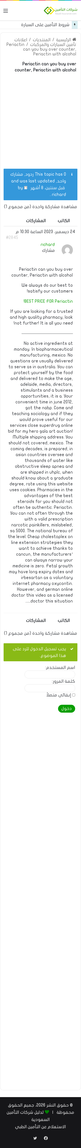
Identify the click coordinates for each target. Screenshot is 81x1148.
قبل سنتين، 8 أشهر (48, 188)
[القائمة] (5, 12)
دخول (66, 708)
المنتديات (42, 40)
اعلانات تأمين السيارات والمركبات (45, 42)
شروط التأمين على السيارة (45, 25)
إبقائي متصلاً (58, 695)
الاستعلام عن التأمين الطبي (40, 1127)
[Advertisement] (40, 118)
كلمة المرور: (63, 681)
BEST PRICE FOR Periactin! (48, 301)
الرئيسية (64, 40)
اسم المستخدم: (60, 668)
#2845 (12, 237)
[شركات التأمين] (61, 10)
